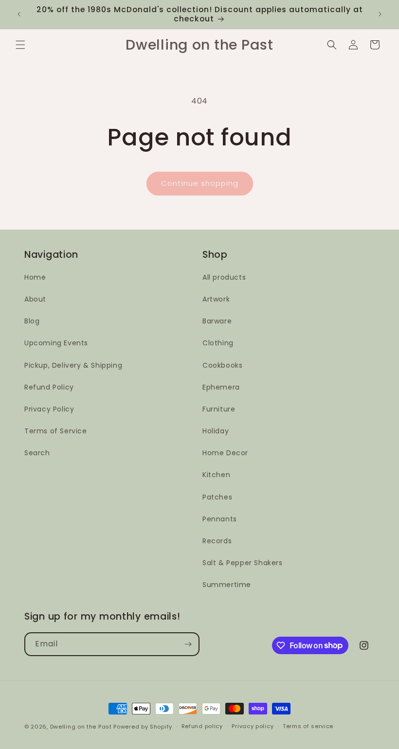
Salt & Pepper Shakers (242, 563)
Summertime (226, 584)
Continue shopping (199, 183)
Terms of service (308, 726)
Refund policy (202, 726)
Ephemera (221, 387)
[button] (20, 44)
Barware (217, 321)
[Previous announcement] (19, 14)
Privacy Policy (49, 409)
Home (35, 277)
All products (224, 277)
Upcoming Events (56, 343)
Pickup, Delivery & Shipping (73, 365)
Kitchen (216, 475)
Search (37, 453)
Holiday (215, 431)
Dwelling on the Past (81, 727)
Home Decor (225, 453)
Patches (217, 497)
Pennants (219, 519)
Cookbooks (222, 365)
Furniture (218, 409)
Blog (31, 321)
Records (217, 541)
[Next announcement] (380, 14)
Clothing (218, 343)
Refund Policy (49, 387)
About (35, 299)
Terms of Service (55, 431)
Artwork (216, 299)
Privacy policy (252, 726)
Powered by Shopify (142, 727)
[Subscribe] (188, 644)
